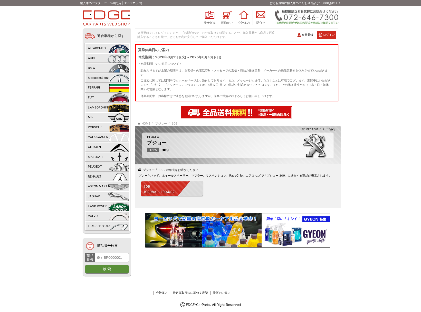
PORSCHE (95, 127)
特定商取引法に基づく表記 (190, 292)
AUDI (91, 58)
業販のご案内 (221, 292)
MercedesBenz (98, 78)
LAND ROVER (97, 206)
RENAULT (94, 176)
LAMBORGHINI (98, 107)
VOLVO (93, 216)
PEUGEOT (154, 137)
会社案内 (162, 292)
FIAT (91, 97)
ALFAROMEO (97, 48)
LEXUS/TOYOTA (99, 226)
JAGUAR (94, 196)
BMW (91, 68)
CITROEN (94, 147)
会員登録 (307, 34)
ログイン (329, 34)
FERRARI (94, 87)
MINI (91, 117)
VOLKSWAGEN (98, 137)
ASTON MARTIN (99, 186)
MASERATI (95, 157)
